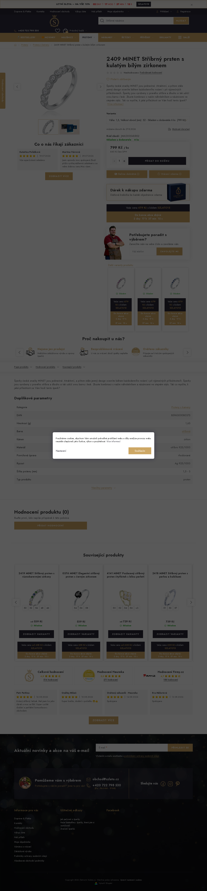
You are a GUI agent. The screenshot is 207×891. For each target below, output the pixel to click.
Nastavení (61, 451)
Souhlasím (140, 451)
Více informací (113, 441)
